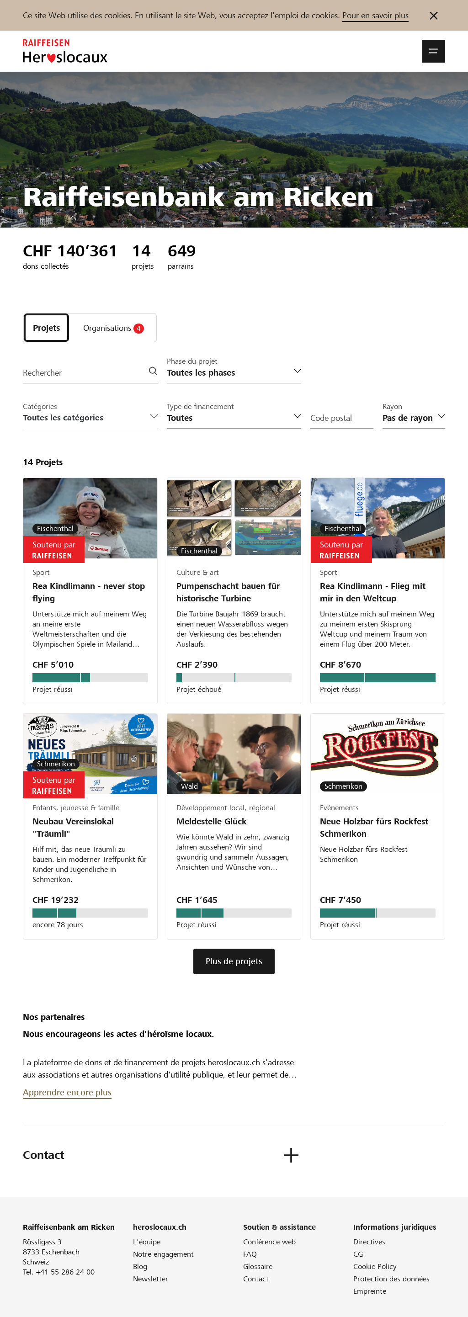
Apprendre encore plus (67, 1092)
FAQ (250, 1254)
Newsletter (150, 1279)
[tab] (46, 327)
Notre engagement (163, 1254)
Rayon (392, 406)
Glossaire (257, 1266)
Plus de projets (234, 961)
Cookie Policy (375, 1266)
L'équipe (146, 1241)
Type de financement (200, 406)
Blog (140, 1266)
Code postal (331, 418)
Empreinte (369, 1291)
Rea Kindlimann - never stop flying (88, 592)
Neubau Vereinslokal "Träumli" (73, 828)
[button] (433, 51)
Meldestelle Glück (211, 821)
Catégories (40, 406)
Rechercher (42, 372)
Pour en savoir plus (375, 15)
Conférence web (269, 1241)
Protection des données (391, 1279)
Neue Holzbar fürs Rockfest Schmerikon (374, 828)
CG (358, 1254)
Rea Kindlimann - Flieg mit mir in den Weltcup (372, 592)
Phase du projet (192, 361)
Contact (256, 1279)
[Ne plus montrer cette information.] (433, 15)
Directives (369, 1241)
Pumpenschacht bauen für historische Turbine (228, 592)
